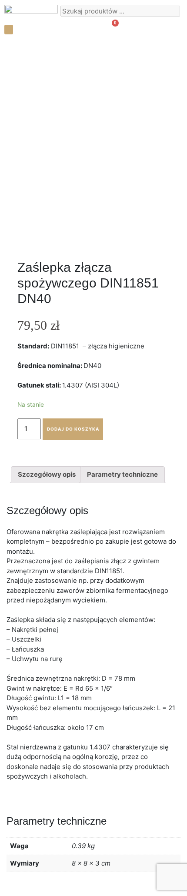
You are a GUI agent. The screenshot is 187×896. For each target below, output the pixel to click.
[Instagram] (152, 28)
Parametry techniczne (122, 474)
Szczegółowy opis (47, 474)
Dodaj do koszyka (73, 428)
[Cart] (111, 28)
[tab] (47, 475)
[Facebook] (167, 28)
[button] (8, 30)
